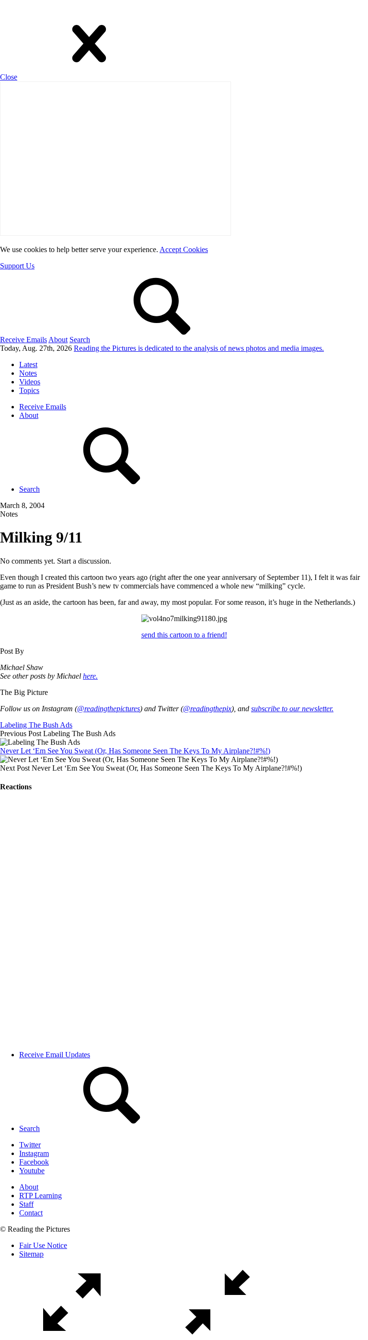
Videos (29, 382)
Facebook (34, 1162)
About (58, 339)
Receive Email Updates (54, 1055)
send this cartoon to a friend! (184, 635)
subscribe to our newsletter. (292, 709)
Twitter (30, 1145)
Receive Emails (23, 339)
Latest (28, 364)
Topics (29, 390)
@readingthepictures (108, 709)
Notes (28, 373)
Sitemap (31, 1254)
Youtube (32, 1171)
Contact (31, 1213)
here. (90, 676)
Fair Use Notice (43, 1245)
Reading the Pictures (199, 348)
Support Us (17, 266)
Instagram (34, 1153)
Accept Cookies (184, 249)
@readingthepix (207, 709)
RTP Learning (40, 1195)
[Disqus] (184, 921)
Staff (26, 1204)
